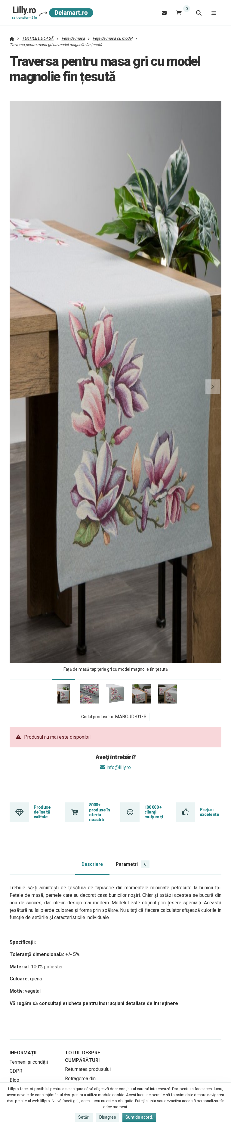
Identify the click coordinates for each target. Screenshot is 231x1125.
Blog (14, 1080)
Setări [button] (84, 1117)
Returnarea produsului (88, 1069)
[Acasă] (52, 13)
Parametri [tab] (131, 864)
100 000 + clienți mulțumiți (153, 812)
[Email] (164, 12)
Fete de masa (73, 38)
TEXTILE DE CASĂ (38, 38)
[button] (212, 386)
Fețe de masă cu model (112, 38)
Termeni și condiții (29, 1062)
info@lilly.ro (118, 767)
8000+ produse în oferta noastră (99, 812)
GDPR (16, 1071)
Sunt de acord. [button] (139, 1117)
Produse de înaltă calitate (42, 812)
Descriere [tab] (92, 864)
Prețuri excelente (209, 812)
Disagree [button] (107, 1117)
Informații (23, 1053)
